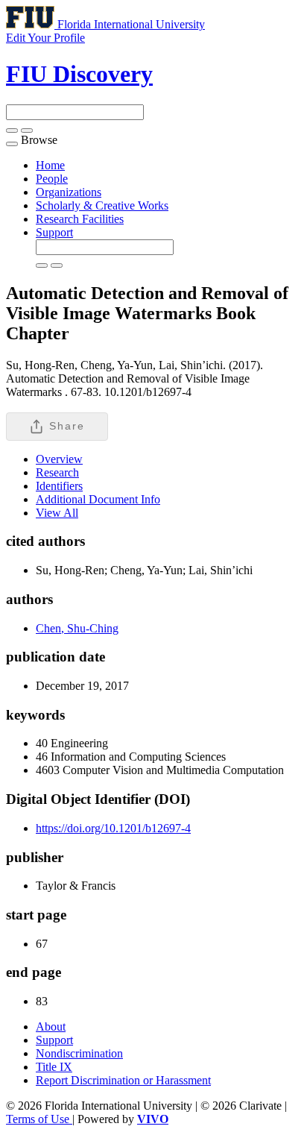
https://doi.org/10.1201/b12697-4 (113, 828)
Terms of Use (39, 1119)
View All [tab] (57, 512)
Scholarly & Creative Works (102, 205)
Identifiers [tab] (59, 486)
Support (54, 232)
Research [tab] (57, 472)
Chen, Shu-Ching (77, 628)
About (51, 1026)
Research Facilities (80, 219)
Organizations (68, 192)
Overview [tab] (59, 459)
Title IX (54, 1066)
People (52, 178)
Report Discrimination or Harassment (123, 1080)
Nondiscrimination (79, 1053)
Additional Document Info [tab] (98, 499)
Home (50, 165)
